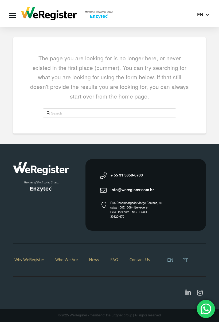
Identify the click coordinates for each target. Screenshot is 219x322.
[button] (13, 13)
